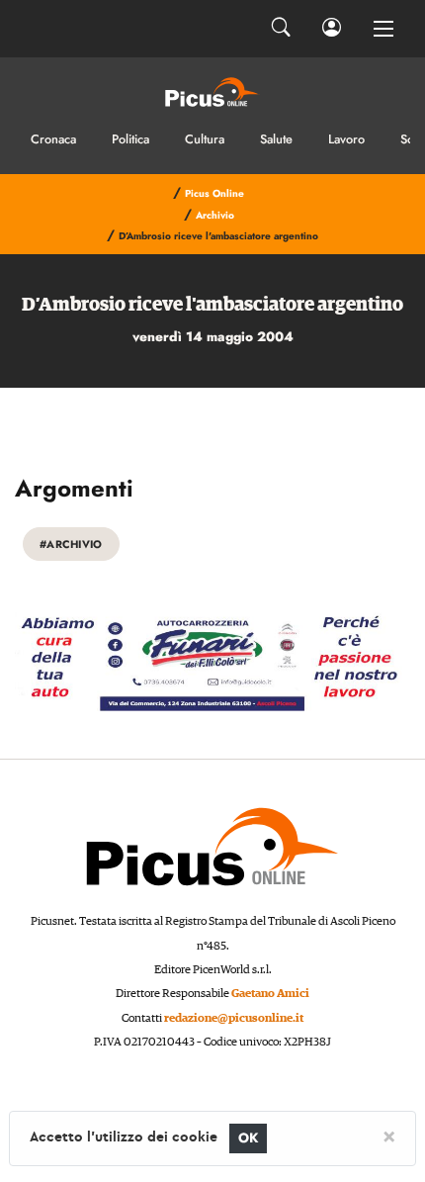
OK (248, 1138)
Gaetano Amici (270, 993)
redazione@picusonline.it (233, 1018)
